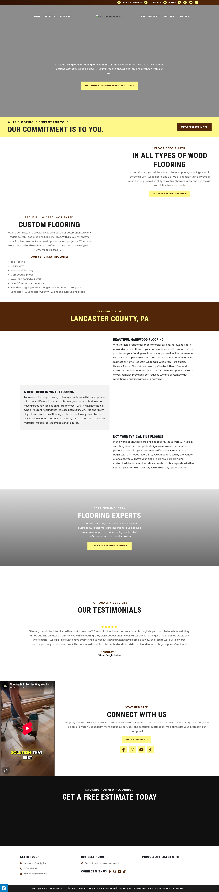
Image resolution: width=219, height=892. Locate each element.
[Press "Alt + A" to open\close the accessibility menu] (4, 888)
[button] (33, 576)
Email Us (171, 2)
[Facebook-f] (123, 749)
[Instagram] (132, 749)
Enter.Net (112, 888)
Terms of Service (173, 888)
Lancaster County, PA (131, 2)
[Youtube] (141, 749)
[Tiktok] (150, 749)
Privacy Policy (158, 888)
